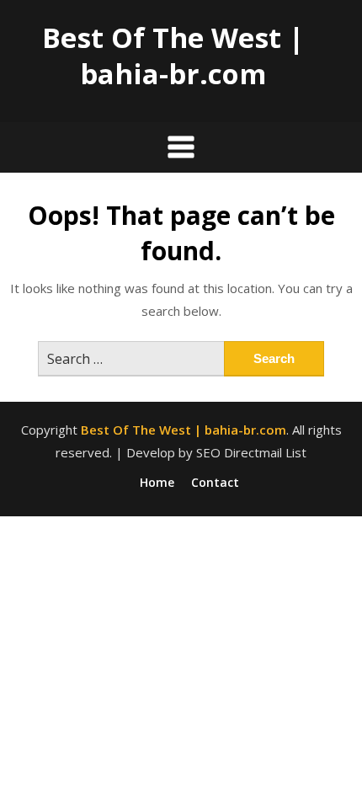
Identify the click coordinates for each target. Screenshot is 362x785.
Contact (215, 483)
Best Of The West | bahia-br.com (173, 56)
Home (157, 483)
